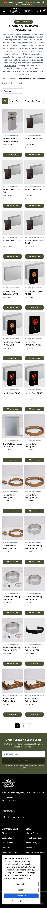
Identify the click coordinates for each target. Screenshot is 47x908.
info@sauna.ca (8, 811)
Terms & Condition (31, 766)
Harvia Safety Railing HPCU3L (10, 496)
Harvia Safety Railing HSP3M (32, 648)
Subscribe (23, 761)
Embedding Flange (33, 101)
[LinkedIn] (23, 817)
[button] (34, 155)
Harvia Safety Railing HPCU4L (10, 547)
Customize (21, 884)
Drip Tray (15, 101)
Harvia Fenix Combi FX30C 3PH (12, 343)
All (5, 101)
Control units (10, 65)
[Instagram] (9, 817)
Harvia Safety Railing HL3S (9, 699)
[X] (18, 817)
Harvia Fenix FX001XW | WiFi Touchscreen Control (32, 346)
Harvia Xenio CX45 (11, 240)
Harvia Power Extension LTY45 (10, 292)
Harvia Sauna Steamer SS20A (10, 140)
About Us (6, 833)
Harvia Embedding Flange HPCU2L (11, 598)
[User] (40, 11)
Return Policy (31, 842)
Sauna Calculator (9, 852)
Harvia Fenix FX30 (11, 393)
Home (4, 79)
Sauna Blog (7, 838)
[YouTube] (14, 817)
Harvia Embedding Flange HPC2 (33, 547)
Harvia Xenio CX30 (33, 189)
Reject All (21, 890)
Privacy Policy (31, 833)
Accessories (11, 79)
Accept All (21, 895)
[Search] (36, 11)
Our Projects (7, 842)
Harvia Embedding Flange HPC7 (33, 598)
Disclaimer (30, 847)
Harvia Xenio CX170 (34, 138)
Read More (12, 154)
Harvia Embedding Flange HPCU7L (11, 648)
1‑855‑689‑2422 (9, 801)
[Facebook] (4, 817)
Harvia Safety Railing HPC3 (31, 445)
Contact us (6, 847)
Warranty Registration (35, 852)
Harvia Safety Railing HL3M (31, 699)
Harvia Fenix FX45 (33, 393)
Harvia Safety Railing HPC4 (31, 496)
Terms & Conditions (33, 838)
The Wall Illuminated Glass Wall (12, 445)
